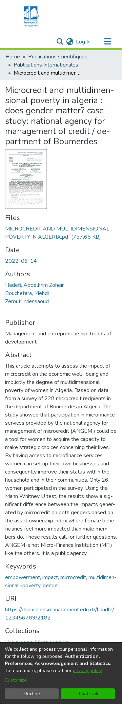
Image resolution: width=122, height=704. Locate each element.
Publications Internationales (46, 65)
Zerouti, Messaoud (27, 301)
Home (12, 56)
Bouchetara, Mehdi (27, 293)
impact (50, 577)
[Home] (30, 16)
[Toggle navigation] (107, 41)
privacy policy (87, 670)
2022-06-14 (21, 261)
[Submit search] (60, 42)
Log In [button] (83, 41)
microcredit (73, 577)
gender (51, 585)
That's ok (88, 693)
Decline (32, 693)
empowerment (22, 577)
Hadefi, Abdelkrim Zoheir (34, 285)
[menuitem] (69, 42)
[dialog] (61, 673)
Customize (16, 680)
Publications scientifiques (57, 56)
